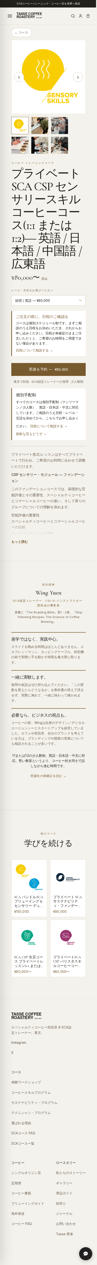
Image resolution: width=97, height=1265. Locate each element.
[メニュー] (10, 16)
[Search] (73, 16)
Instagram (18, 1042)
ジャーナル (64, 1213)
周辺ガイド (64, 1193)
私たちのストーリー (71, 1173)
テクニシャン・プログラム (31, 1113)
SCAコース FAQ (23, 1133)
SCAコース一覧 (22, 1143)
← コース (21, 32)
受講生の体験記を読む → (48, 776)
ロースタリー (66, 1163)
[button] (48, 77)
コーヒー (17, 1163)
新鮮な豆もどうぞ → (31, 434)
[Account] (80, 16)
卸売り (61, 1203)
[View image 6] (59, 145)
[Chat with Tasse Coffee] (85, 1253)
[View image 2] (39, 125)
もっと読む (19, 541)
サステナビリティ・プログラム (34, 1102)
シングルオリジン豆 (26, 1173)
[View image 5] (39, 145)
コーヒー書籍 (21, 1193)
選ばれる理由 (21, 1123)
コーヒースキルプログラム (31, 1092)
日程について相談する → (34, 350)
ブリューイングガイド (27, 1203)
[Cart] (88, 16)
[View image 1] (20, 125)
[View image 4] (20, 145)
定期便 (16, 1183)
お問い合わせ (66, 1224)
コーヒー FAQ (21, 1224)
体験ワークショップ (26, 1082)
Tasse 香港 (64, 1234)
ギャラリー (64, 1183)
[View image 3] (59, 125)
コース (16, 1072)
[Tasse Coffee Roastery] (28, 16)
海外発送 (17, 1213)
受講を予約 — (48, 369)
